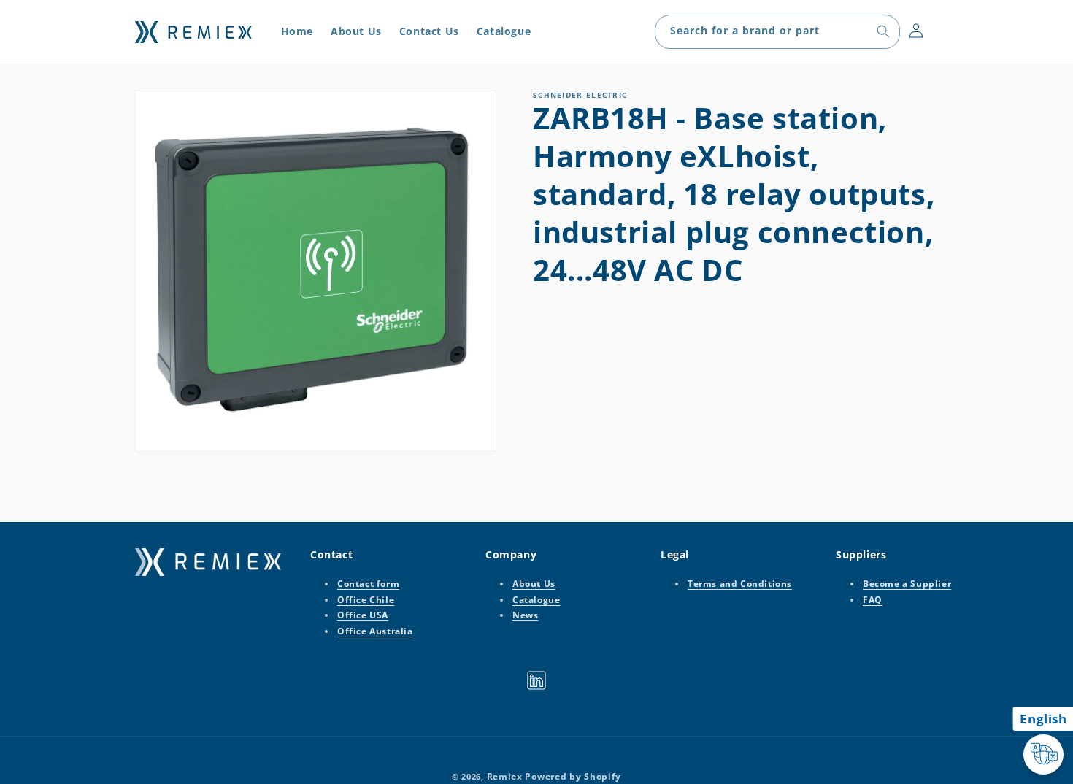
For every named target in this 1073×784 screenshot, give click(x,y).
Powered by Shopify (573, 776)
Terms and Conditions (740, 583)
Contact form (368, 583)
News (525, 615)
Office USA (362, 615)
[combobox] (777, 31)
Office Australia (375, 631)
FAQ (872, 599)
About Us (533, 583)
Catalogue (536, 599)
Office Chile (365, 599)
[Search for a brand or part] (883, 31)
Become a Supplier (907, 583)
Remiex (505, 776)
